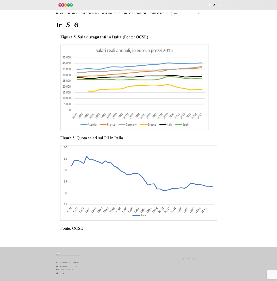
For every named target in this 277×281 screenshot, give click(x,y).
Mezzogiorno (111, 13)
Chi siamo (73, 13)
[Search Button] (199, 13)
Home (59, 13)
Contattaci (157, 13)
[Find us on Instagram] (220, 5)
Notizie (141, 13)
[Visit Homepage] (64, 5)
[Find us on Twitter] (214, 5)
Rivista (128, 13)
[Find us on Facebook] (209, 5)
